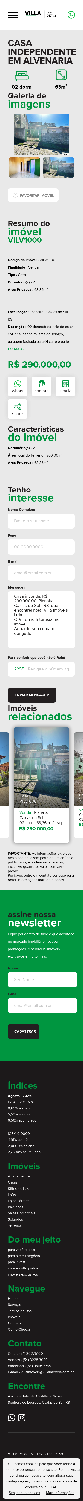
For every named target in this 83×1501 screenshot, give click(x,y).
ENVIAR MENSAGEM (32, 695)
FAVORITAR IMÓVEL (36, 196)
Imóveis (14, 1317)
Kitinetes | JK (18, 1189)
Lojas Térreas (18, 1201)
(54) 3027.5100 (31, 1354)
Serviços (14, 1305)
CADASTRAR (25, 1031)
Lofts (12, 1195)
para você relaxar (21, 1250)
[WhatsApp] (71, 15)
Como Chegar (19, 1329)
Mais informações (60, 1493)
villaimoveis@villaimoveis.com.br (47, 1372)
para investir (17, 1262)
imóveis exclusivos (23, 1274)
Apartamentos (19, 1176)
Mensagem (17, 587)
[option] (41, 134)
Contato (14, 1323)
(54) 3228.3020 (35, 1360)
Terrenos (15, 1225)
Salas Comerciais (21, 1213)
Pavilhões (15, 1207)
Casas (12, 1182)
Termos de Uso (20, 1311)
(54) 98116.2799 (39, 1366)
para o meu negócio (24, 1256)
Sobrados (15, 1219)
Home (13, 1299)
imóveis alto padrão (23, 1268)
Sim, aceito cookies (24, 1493)
